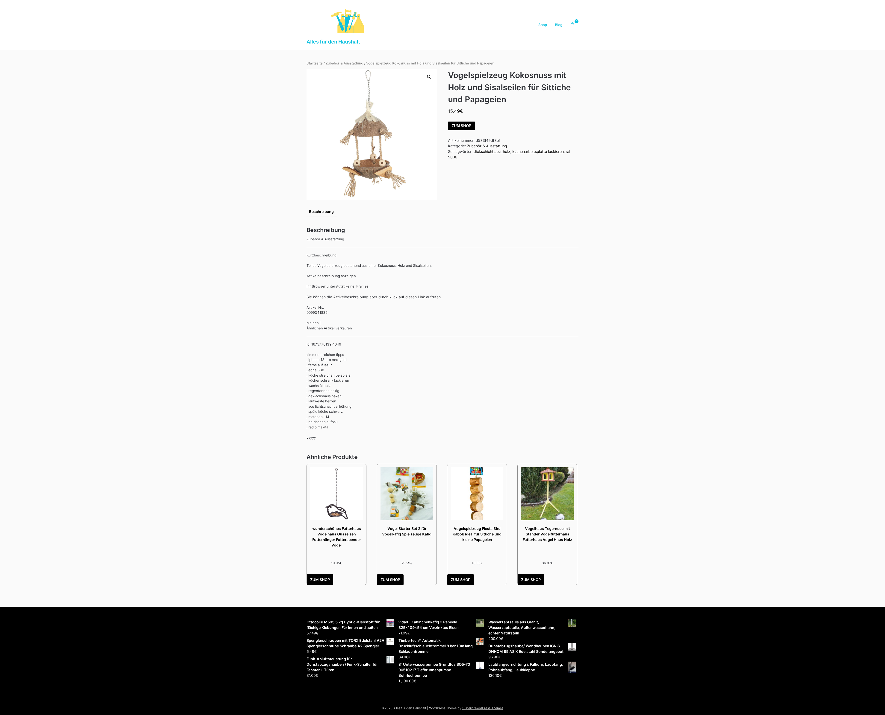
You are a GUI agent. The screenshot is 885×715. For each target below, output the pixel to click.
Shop (542, 25)
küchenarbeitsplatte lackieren (538, 151)
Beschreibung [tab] (321, 211)
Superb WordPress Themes (482, 708)
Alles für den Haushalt (333, 42)
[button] (429, 77)
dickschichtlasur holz (492, 151)
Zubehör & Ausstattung (344, 63)
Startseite (315, 63)
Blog (558, 25)
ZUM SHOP (461, 126)
